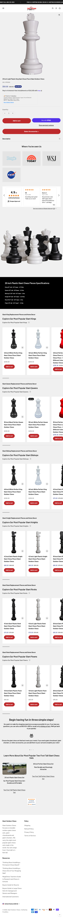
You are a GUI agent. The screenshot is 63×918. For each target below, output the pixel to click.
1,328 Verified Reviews (14, 197)
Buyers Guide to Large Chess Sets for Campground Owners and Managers (12, 890)
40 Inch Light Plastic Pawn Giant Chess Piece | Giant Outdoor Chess (38, 693)
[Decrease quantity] (5, 113)
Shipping (27, 825)
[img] (13, 195)
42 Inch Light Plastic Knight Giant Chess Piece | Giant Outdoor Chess (38, 559)
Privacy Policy (29, 832)
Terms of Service (30, 835)
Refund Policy (29, 829)
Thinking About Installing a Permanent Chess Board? (11, 863)
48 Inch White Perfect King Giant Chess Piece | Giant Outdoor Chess (13, 355)
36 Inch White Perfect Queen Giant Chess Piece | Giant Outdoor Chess (38, 424)
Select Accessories (31, 131)
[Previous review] (4, 196)
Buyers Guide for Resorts (10, 885)
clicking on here (45, 726)
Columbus (13, 96)
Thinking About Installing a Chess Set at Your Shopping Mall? (11, 870)
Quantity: (5, 109)
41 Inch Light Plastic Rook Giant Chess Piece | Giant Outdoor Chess (37, 626)
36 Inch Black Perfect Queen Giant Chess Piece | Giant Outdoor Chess (13, 424)
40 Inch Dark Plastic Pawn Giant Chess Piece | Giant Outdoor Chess (13, 693)
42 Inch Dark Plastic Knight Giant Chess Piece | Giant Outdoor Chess (13, 559)
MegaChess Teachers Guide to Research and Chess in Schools (11, 879)
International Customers (10, 896)
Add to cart (9, 366)
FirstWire (5, 912)
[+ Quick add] (22, 347)
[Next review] (59, 196)
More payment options (46, 125)
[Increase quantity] (13, 113)
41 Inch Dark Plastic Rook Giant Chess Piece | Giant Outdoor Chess (12, 626)
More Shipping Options (9, 102)
